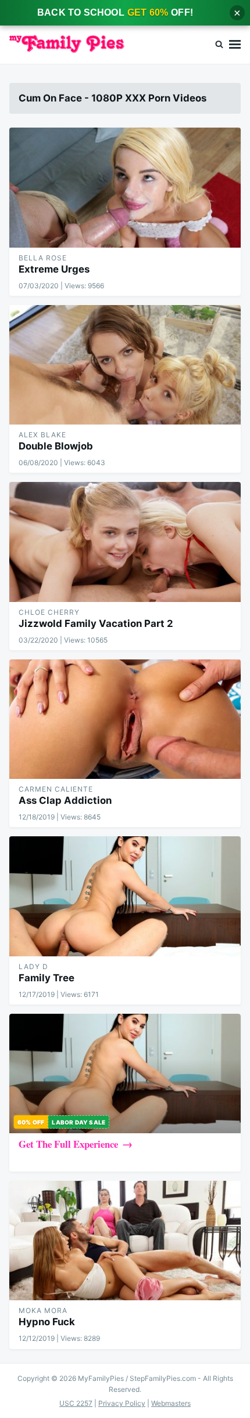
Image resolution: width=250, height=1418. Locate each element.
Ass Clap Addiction (65, 800)
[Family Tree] (125, 896)
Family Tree (46, 978)
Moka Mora (43, 1310)
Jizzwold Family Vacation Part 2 (96, 623)
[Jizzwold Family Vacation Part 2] (125, 541)
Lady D (33, 966)
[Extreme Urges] (125, 187)
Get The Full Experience (68, 1144)
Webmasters (171, 1403)
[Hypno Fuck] (125, 1240)
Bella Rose (43, 257)
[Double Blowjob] (125, 365)
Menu (235, 45)
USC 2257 (75, 1403)
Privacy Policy (121, 1403)
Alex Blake (42, 434)
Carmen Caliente (56, 789)
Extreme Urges (54, 269)
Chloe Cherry (49, 612)
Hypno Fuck (47, 1322)
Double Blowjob (56, 446)
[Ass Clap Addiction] (125, 719)
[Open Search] (219, 45)
